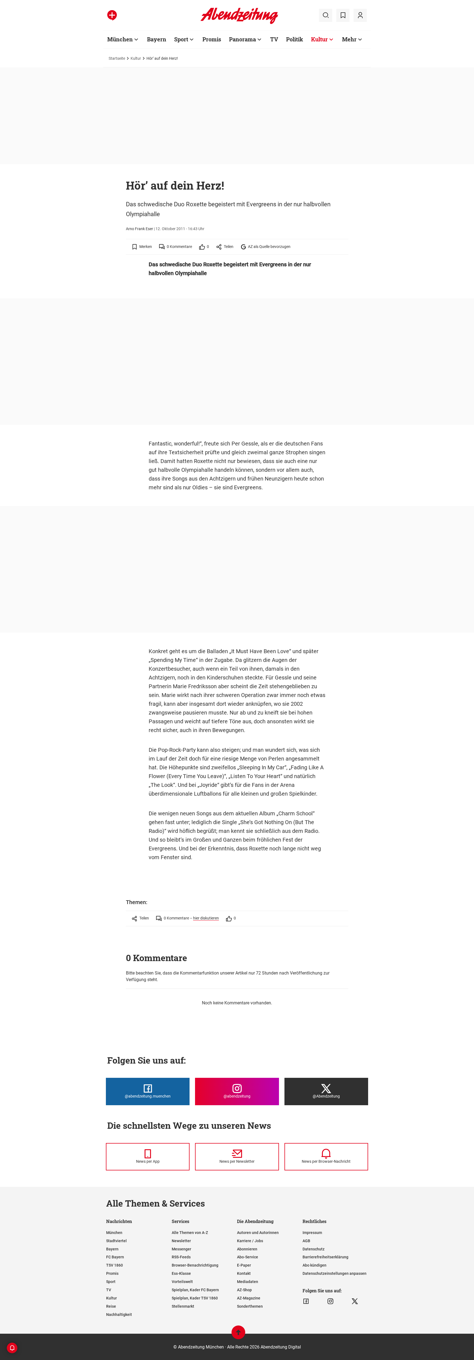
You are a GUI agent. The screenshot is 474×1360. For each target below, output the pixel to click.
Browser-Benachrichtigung (195, 1265)
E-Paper (244, 1265)
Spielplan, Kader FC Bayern (195, 1290)
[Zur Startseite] (239, 23)
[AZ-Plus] (112, 15)
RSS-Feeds (181, 1257)
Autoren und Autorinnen (258, 1232)
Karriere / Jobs (250, 1241)
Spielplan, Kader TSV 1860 (195, 1298)
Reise (111, 1306)
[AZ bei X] (354, 1301)
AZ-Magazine (248, 1298)
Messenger (181, 1249)
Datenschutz (314, 1249)
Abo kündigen (314, 1265)
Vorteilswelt (182, 1281)
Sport (181, 39)
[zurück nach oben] (238, 1335)
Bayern (156, 39)
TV (274, 39)
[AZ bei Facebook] (306, 1301)
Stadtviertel (116, 1241)
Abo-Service (247, 1257)
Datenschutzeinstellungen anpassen (334, 1273)
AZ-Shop (244, 1290)
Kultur (319, 39)
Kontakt (244, 1273)
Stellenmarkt (183, 1306)
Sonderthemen (250, 1306)
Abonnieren (247, 1249)
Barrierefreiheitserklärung (325, 1257)
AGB (306, 1241)
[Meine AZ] (360, 15)
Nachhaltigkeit (119, 1314)
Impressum (312, 1232)
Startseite (117, 58)
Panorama (242, 39)
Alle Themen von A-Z (190, 1232)
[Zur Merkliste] (342, 15)
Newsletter (181, 1241)
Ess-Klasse (181, 1273)
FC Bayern (115, 1257)
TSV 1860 (114, 1265)
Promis (211, 39)
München (120, 39)
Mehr (349, 39)
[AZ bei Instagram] (330, 1301)
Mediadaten (247, 1281)
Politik (294, 39)
